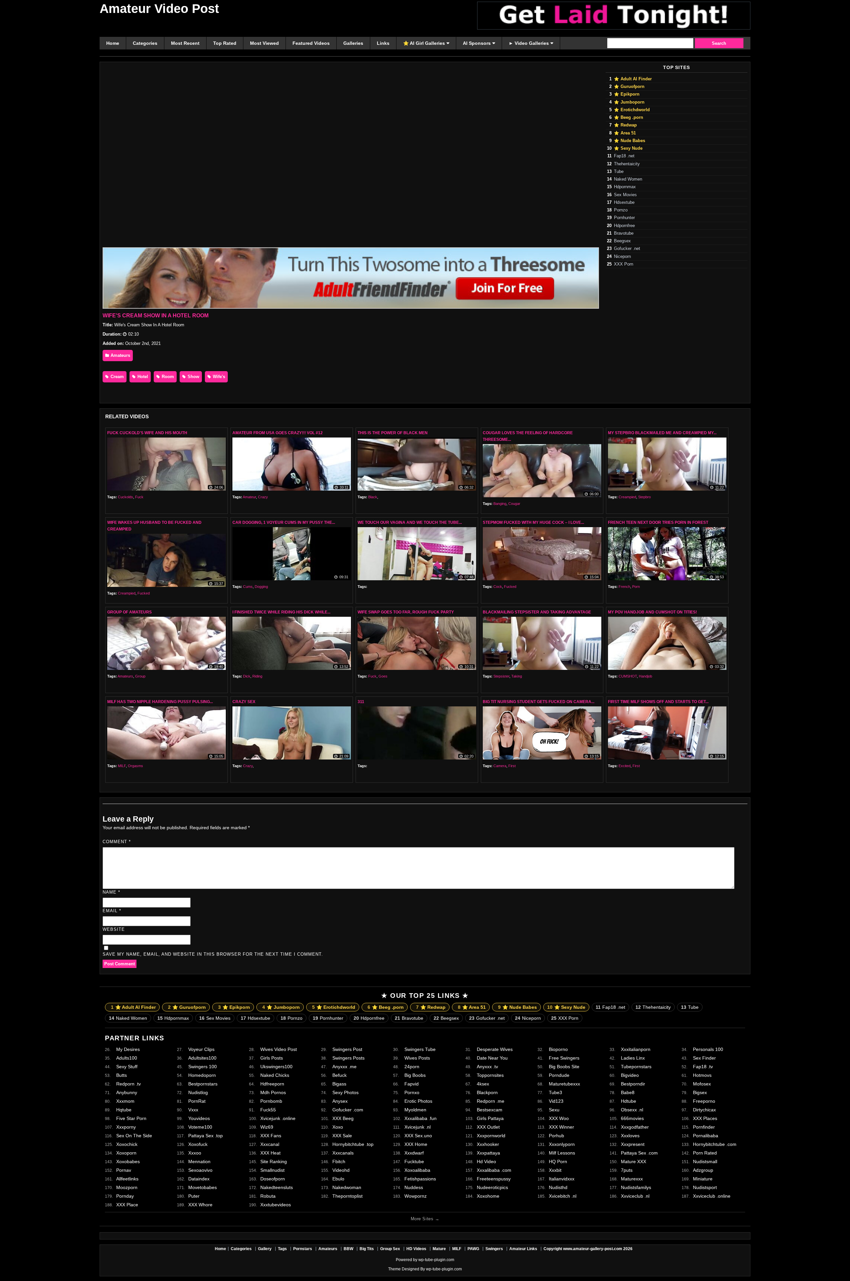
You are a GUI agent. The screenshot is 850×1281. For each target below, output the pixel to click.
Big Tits (367, 1248)
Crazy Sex (243, 701)
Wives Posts (417, 1058)
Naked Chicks (274, 1075)
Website (114, 929)
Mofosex (702, 1083)
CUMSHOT (628, 676)
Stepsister (501, 676)
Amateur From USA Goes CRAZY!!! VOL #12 (277, 433)
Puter (194, 1196)
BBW (348, 1248)
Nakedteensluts (276, 1187)
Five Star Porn (131, 1118)
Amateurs (119, 355)
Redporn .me (490, 1101)
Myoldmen (415, 1109)
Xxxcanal (269, 1144)
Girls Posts (271, 1058)
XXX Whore (200, 1204)
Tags (282, 1248)
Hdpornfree (624, 225)
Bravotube (624, 233)
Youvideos (199, 1118)
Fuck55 (268, 1109)
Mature (439, 1248)
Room (167, 376)
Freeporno (704, 1101)
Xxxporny (126, 1127)
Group (140, 676)
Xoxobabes (128, 1161)
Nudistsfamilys (636, 1187)
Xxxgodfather (635, 1127)
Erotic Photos (418, 1101)
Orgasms (135, 766)
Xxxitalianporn (635, 1049)
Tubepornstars (636, 1066)
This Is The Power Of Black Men (393, 433)
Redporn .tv (128, 1083)
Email (112, 910)
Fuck (139, 497)
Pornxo (411, 1092)
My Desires (128, 1049)
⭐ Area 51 (625, 133)
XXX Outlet (488, 1127)
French (624, 587)
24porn (411, 1066)
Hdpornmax (625, 187)
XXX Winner (561, 1127)
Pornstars (302, 1248)
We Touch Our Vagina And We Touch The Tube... (410, 522)
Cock (497, 587)
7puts (627, 1170)
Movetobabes (202, 1187)
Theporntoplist (347, 1196)
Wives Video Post (278, 1049)
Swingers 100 (202, 1066)
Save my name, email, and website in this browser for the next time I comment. (213, 954)
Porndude (559, 1075)
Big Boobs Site (564, 1066)
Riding (257, 676)
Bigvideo (630, 1075)
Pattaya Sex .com (639, 1153)
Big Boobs (415, 1075)
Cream (116, 376)
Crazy (263, 497)
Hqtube (123, 1109)
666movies (632, 1118)
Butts (121, 1075)
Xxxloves (630, 1135)
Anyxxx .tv (487, 1066)
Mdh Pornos (273, 1092)
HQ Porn (558, 1161)
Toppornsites (490, 1075)
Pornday (125, 1196)
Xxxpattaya (488, 1153)
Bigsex (700, 1092)
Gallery (265, 1248)
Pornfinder (704, 1127)
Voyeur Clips (201, 1049)
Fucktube (414, 1161)
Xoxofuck (198, 1144)
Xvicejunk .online (278, 1118)
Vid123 (556, 1101)
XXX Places (705, 1118)
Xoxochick (126, 1144)
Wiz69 (266, 1127)
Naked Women (628, 179)
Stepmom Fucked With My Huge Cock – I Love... (533, 522)
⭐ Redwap (625, 125)
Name (111, 892)
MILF (122, 766)
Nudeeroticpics (492, 1187)
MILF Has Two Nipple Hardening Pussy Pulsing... (160, 701)
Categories (241, 1248)
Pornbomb (271, 1101)
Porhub (556, 1135)
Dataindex (199, 1178)
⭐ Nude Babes (629, 140)
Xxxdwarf (414, 1153)
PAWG (473, 1248)
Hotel (142, 376)
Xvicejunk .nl (417, 1127)
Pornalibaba (705, 1135)
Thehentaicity (627, 164)
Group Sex (390, 1248)
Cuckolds (125, 497)
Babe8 (628, 1092)
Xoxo (337, 1127)
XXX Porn (623, 264)
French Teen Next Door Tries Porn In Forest (658, 522)
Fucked (143, 593)
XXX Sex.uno (418, 1135)
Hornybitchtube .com (714, 1144)
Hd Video (486, 1161)
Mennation (199, 1161)
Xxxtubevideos (275, 1204)
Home (220, 1248)
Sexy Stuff (126, 1066)
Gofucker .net (627, 248)
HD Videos (416, 1248)
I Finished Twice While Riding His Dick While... (281, 612)
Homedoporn (202, 1075)
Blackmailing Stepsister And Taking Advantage (537, 612)
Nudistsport (705, 1187)
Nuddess (413, 1187)
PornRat (197, 1101)
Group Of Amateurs (129, 612)
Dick (246, 676)
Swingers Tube (420, 1049)
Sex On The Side (134, 1135)
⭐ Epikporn (626, 94)
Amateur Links (523, 1248)
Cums (248, 587)
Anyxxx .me (344, 1066)
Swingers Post (347, 1049)
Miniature (703, 1178)
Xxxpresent (632, 1144)
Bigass (339, 1083)
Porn (636, 587)
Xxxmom (125, 1101)
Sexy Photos (345, 1092)
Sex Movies (625, 195)
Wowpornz (415, 1196)
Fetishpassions (420, 1178)
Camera (499, 766)
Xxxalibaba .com (494, 1170)
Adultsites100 (202, 1058)
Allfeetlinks (127, 1178)
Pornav (123, 1170)
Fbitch (338, 1161)
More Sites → (425, 1218)
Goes (383, 676)
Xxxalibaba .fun (420, 1118)
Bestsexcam (489, 1109)
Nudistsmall (705, 1161)
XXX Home (415, 1144)
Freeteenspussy (494, 1178)
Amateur (249, 497)
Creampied (627, 497)
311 (361, 701)
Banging (499, 504)
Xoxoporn (126, 1153)
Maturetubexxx (564, 1083)
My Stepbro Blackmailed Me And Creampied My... (662, 433)
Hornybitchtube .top (353, 1144)
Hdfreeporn (272, 1083)
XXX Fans (270, 1135)
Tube (619, 171)
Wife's (218, 376)
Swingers (494, 1248)
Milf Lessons (562, 1153)
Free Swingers (564, 1058)
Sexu (554, 1109)
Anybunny (126, 1092)
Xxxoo (194, 1153)
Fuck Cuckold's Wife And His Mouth (147, 433)
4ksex (483, 1083)
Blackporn (487, 1092)
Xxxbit (555, 1170)
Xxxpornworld (491, 1135)
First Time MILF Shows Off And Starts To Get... (658, 701)
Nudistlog (198, 1092)
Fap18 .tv (703, 1066)
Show (192, 376)
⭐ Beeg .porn (628, 117)
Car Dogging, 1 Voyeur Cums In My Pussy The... (283, 522)
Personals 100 (708, 1049)
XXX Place (127, 1204)
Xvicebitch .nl (562, 1196)
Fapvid (411, 1083)
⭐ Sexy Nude (628, 148)
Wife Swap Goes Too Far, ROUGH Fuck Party (406, 612)
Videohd (341, 1170)
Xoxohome (488, 1196)
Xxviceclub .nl (635, 1196)
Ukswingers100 (276, 1066)
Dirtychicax (704, 1109)
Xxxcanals (343, 1153)
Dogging (261, 587)
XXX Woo (559, 1118)
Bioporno (558, 1049)
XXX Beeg (343, 1118)
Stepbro (644, 497)
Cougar (514, 504)
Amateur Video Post (159, 9)
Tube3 (555, 1092)
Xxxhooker (488, 1144)
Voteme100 (200, 1127)
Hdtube (628, 1101)
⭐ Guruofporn (629, 86)
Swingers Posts (348, 1058)
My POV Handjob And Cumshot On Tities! (652, 612)
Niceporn (622, 256)
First (512, 766)
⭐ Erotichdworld (632, 110)
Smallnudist (272, 1170)
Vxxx (193, 1109)
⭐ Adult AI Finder (633, 79)
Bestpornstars (202, 1083)
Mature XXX (633, 1161)
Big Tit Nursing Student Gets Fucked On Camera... (538, 701)
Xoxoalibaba (417, 1170)
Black (372, 497)
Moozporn (126, 1187)
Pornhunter (624, 217)
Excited (625, 766)
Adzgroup (703, 1170)
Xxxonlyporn (562, 1144)
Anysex (340, 1101)
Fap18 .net (624, 156)
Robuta (268, 1196)
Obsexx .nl (632, 1109)
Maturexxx (632, 1178)
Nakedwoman (346, 1187)
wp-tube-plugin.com (436, 1259)
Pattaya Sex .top (205, 1135)
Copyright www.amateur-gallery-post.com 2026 (588, 1248)
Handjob (645, 676)
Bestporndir (633, 1083)
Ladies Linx (633, 1058)
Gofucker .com (347, 1109)
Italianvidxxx (561, 1178)
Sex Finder (704, 1058)
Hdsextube (624, 202)
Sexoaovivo (200, 1170)
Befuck (339, 1075)
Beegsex (622, 241)
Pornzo (621, 210)
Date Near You (492, 1058)
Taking (516, 676)
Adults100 (126, 1058)
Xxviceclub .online (711, 1196)
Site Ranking (273, 1161)
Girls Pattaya (490, 1118)
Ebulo (338, 1178)
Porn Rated (705, 1153)
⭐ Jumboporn (629, 102)
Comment (117, 841)
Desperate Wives (495, 1049)
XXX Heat (270, 1153)
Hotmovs (702, 1075)
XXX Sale (342, 1135)
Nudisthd (558, 1187)
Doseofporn (272, 1178)
